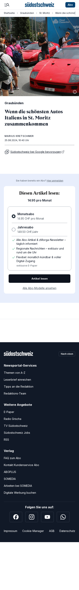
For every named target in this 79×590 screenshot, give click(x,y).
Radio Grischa (12, 418)
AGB (51, 531)
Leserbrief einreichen (17, 379)
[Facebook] (16, 517)
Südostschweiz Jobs (17, 432)
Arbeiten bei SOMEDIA (18, 485)
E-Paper (9, 412)
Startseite (9, 13)
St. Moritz (44, 13)
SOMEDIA (10, 478)
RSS (6, 439)
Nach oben (67, 353)
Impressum (10, 531)
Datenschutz (67, 531)
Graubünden (27, 13)
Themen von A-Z (14, 372)
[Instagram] (31, 517)
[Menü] (7, 4)
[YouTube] (47, 517)
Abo (70, 4)
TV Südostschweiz (16, 425)
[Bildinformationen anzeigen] (75, 92)
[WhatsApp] (63, 517)
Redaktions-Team (15, 393)
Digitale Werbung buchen (20, 492)
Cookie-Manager (33, 531)
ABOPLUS (10, 471)
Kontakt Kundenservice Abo (21, 465)
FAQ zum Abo (12, 458)
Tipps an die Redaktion (18, 386)
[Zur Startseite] (39, 5)
